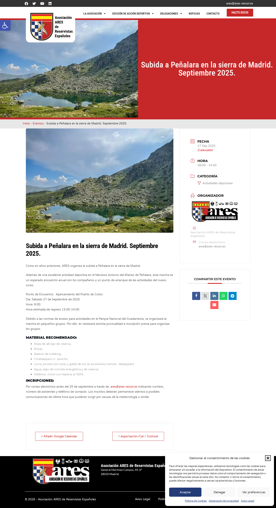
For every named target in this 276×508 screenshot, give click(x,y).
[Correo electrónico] (214, 305)
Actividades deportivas (217, 183)
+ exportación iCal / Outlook (138, 436)
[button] (5, 25)
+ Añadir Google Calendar (59, 436)
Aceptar (185, 492)
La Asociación (92, 13)
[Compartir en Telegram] (233, 296)
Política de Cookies (196, 501)
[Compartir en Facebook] (196, 296)
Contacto (212, 13)
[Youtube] (42, 3)
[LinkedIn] (214, 296)
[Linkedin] (49, 3)
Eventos (38, 123)
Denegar (219, 492)
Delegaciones (169, 13)
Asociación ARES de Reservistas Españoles (136, 465)
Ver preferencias (253, 492)
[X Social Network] (205, 296)
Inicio (26, 123)
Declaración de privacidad (224, 501)
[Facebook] (26, 3)
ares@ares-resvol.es (239, 3)
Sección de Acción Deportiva (131, 13)
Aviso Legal (247, 501)
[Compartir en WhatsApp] (223, 296)
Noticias (194, 13)
